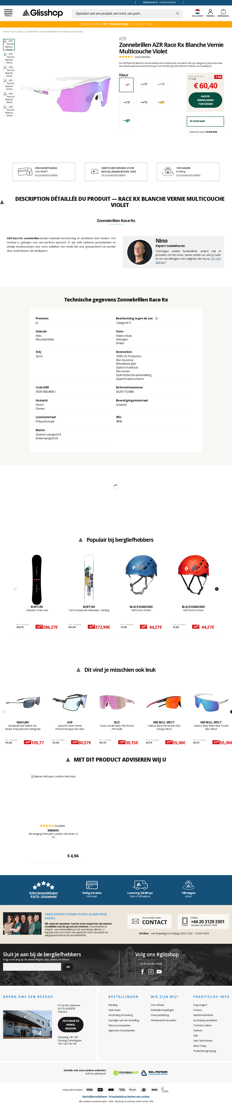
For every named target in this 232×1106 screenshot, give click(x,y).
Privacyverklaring (160, 1015)
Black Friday (199, 1046)
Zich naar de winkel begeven (70, 1024)
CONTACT (154, 922)
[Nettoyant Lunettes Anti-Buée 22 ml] (53, 798)
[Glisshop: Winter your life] (42, 13)
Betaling (112, 1005)
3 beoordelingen (142, 56)
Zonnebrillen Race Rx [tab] (116, 220)
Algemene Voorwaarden (121, 1030)
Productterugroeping (204, 1051)
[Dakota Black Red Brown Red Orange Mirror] (164, 702)
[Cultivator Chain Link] (36, 579)
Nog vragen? (200, 1005)
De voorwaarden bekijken (113, 175)
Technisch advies (202, 1025)
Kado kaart (114, 1010)
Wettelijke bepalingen (162, 1010)
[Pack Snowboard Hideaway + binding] (89, 579)
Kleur (123, 75)
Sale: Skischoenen (203, 1040)
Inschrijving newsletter (205, 1020)
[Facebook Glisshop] (142, 972)
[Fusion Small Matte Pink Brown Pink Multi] (117, 702)
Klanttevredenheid (203, 1015)
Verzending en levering (120, 1015)
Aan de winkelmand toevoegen (205, 100)
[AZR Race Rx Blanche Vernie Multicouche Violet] (65, 94)
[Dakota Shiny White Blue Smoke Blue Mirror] (211, 702)
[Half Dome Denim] (141, 579)
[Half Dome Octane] (193, 579)
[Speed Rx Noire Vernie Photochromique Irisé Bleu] (70, 702)
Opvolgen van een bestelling (123, 1020)
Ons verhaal (157, 1005)
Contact (197, 1010)
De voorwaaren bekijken (46, 175)
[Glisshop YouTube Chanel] (159, 972)
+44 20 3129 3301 (207, 921)
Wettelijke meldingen (94, 1096)
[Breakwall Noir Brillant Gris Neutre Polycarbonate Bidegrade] (23, 702)
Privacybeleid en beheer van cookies (129, 1096)
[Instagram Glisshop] (150, 972)
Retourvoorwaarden (119, 1025)
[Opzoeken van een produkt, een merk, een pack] (177, 13)
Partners (197, 1030)
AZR (122, 38)
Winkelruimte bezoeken (163, 1020)
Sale (195, 1035)
